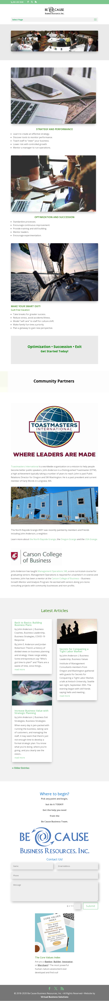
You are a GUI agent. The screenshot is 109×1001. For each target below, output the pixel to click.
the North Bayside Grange (43, 539)
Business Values (80, 659)
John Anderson (24, 629)
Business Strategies (24, 636)
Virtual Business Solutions (54, 996)
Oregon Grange (68, 539)
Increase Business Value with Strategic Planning (31, 712)
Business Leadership (34, 632)
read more (19, 669)
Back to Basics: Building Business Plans (28, 624)
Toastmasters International (25, 466)
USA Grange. (91, 539)
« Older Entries (20, 767)
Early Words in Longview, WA (36, 480)
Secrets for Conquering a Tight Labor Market (74, 650)
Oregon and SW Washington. (47, 477)
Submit (90, 906)
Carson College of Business (65, 578)
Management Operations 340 (52, 571)
